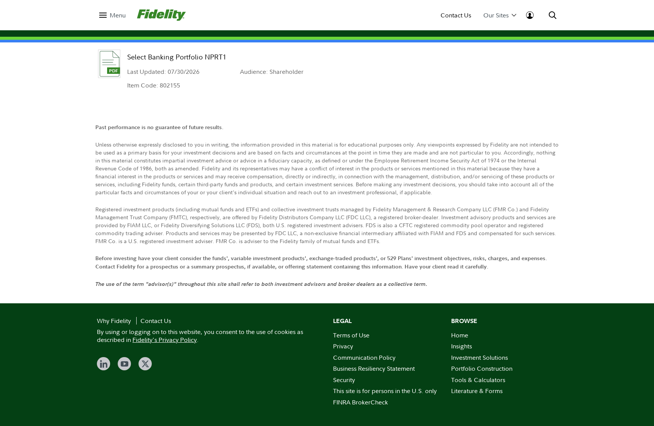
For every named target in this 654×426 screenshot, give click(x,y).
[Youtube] (124, 363)
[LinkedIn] (103, 363)
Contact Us (456, 15)
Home (459, 335)
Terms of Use (351, 335)
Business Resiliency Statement (374, 368)
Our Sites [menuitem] (496, 15)
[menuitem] (112, 15)
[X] (145, 363)
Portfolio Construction (481, 368)
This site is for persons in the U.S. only (385, 391)
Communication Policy (364, 357)
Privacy (343, 346)
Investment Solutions (479, 357)
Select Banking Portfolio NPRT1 (176, 57)
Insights (461, 346)
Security (344, 380)
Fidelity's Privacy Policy (164, 339)
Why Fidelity (114, 321)
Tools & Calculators (478, 380)
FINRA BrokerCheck (360, 402)
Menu (118, 15)
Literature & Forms (477, 391)
